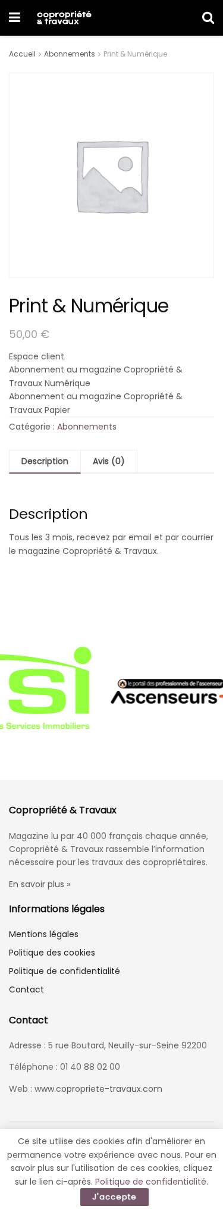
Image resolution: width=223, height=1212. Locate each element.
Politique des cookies (52, 953)
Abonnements (69, 54)
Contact (26, 989)
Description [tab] (44, 461)
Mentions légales (43, 934)
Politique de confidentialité (64, 971)
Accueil (22, 54)
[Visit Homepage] (64, 18)
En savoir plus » (39, 884)
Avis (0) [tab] (109, 461)
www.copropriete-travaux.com (98, 1089)
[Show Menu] (14, 18)
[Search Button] (208, 18)
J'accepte (114, 1196)
